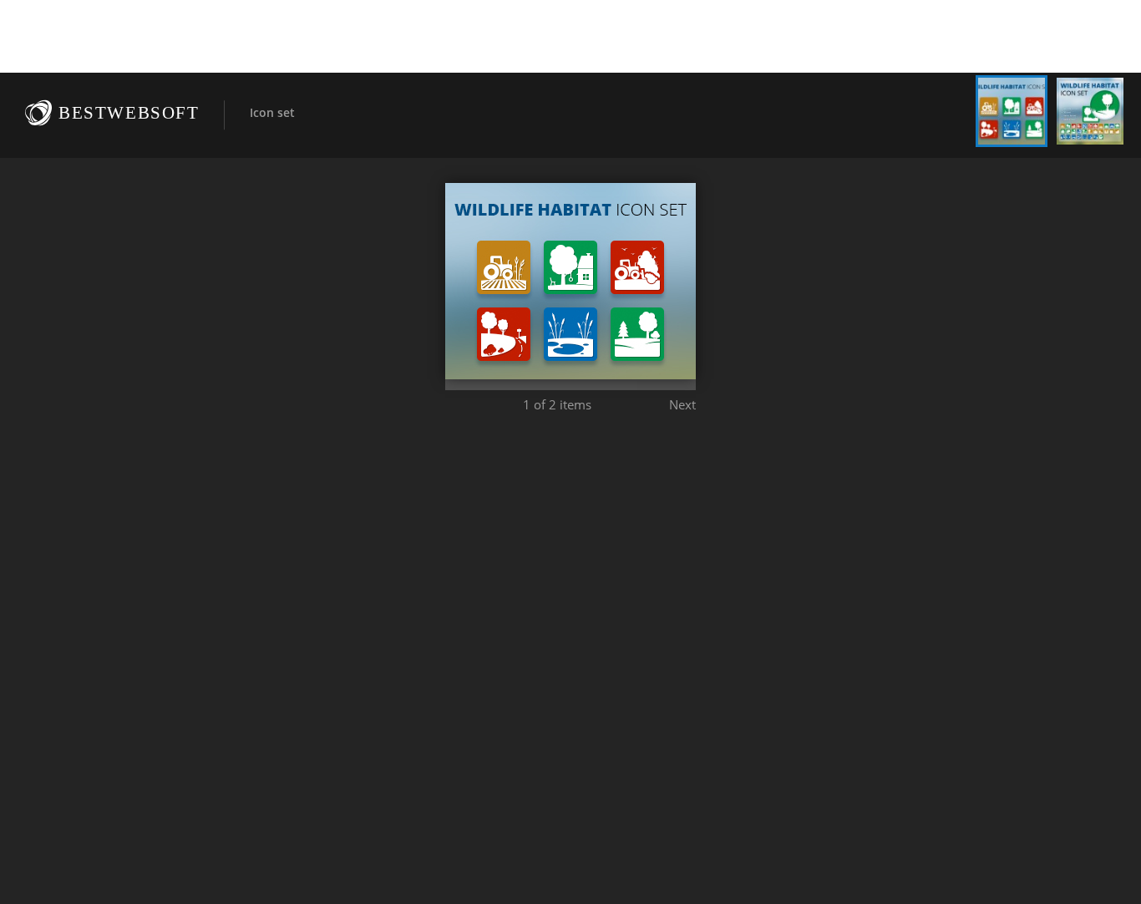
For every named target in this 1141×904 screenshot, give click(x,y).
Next (682, 404)
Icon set (272, 112)
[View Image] (1011, 111)
